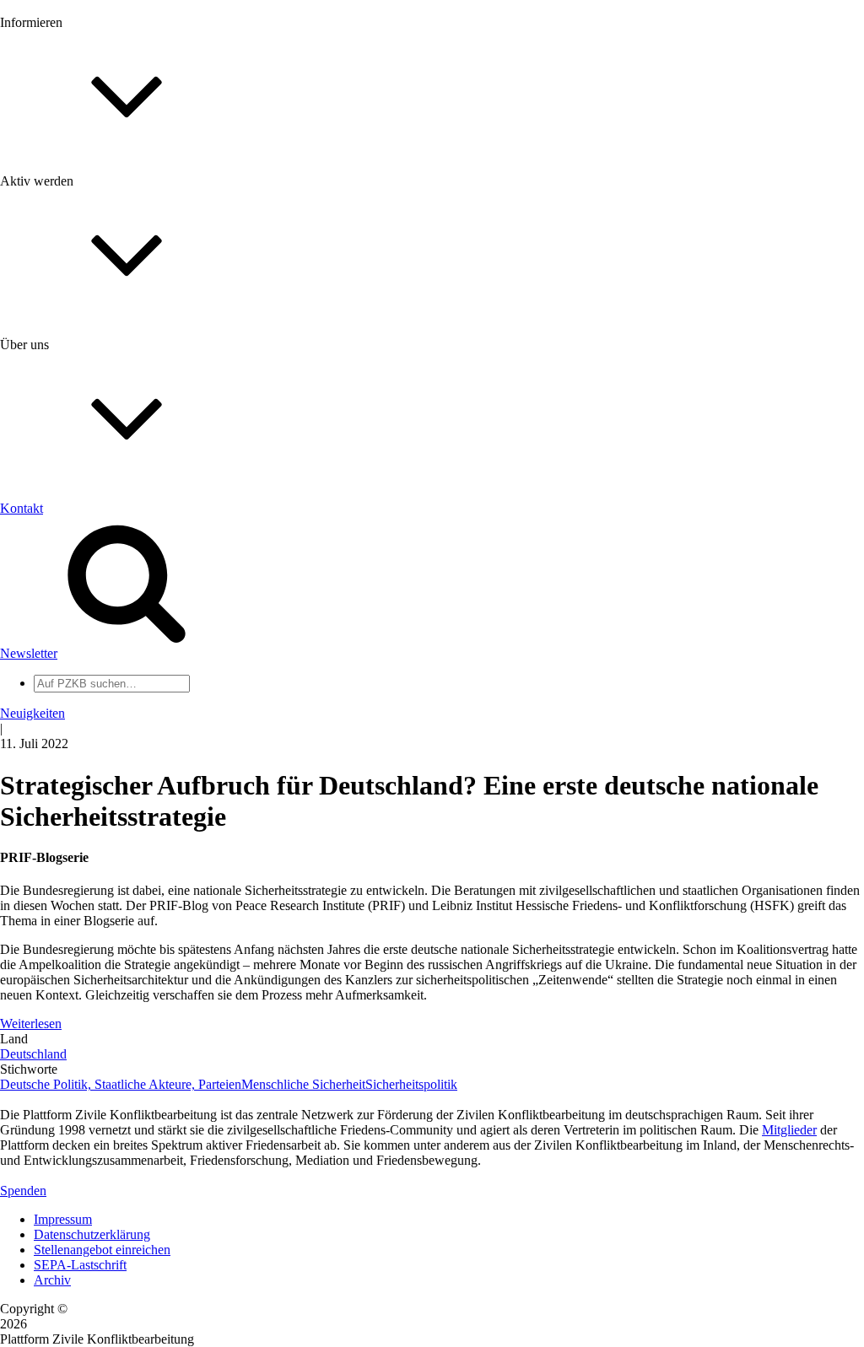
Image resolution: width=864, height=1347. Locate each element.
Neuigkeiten (66, 181)
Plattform (58, 196)
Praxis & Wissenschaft (93, 489)
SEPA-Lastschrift (80, 1265)
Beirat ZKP (64, 794)
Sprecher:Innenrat (81, 667)
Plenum (54, 698)
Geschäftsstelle (73, 652)
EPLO (51, 809)
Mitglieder (61, 407)
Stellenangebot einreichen (102, 1249)
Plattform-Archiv (79, 301)
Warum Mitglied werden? (102, 392)
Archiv (52, 1280)
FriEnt (51, 779)
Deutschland (33, 1054)
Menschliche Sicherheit (303, 1084)
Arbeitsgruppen (75, 713)
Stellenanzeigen (75, 257)
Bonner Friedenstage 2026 (104, 241)
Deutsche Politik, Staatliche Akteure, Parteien (120, 1084)
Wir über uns (68, 541)
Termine (56, 226)
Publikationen (70, 272)
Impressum (63, 1219)
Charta (51, 556)
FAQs (50, 422)
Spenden (23, 1190)
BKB (48, 824)
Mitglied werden (78, 376)
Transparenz (66, 571)
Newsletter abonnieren (94, 211)
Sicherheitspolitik (411, 1084)
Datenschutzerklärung (92, 1234)
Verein (51, 683)
